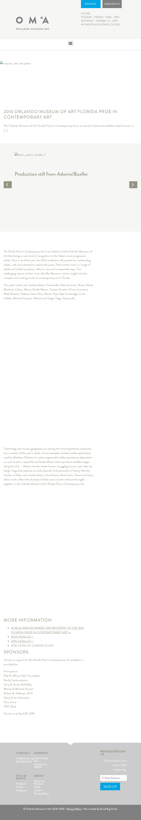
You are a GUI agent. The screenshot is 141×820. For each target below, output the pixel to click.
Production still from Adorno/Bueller (51, 174)
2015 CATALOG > (22, 641)
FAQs (37, 787)
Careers (38, 790)
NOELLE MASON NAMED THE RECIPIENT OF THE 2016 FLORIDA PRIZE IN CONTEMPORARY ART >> (47, 630)
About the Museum (39, 782)
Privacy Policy (41, 793)
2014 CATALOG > (22, 637)
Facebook (21, 783)
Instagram (21, 790)
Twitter (20, 787)
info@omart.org (24, 758)
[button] (71, 43)
